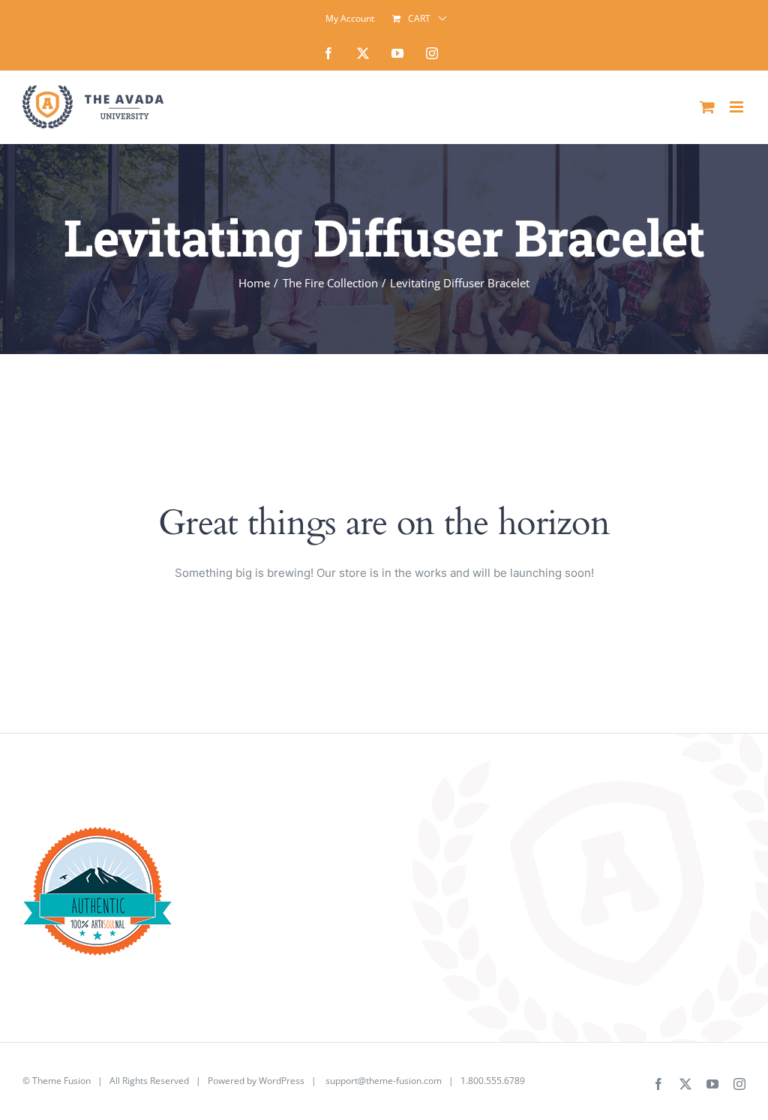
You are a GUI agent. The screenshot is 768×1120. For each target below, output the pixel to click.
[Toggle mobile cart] (707, 107)
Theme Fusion (61, 1080)
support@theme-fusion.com (384, 1080)
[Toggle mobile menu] (738, 107)
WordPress (281, 1080)
